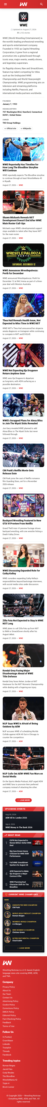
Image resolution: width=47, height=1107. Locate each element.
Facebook (7, 1055)
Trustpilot (7, 1048)
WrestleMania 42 (10, 1080)
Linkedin (6, 1044)
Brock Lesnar (8, 1087)
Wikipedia (27, 128)
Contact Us (7, 997)
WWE (21, 185)
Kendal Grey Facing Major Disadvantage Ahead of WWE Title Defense (18, 673)
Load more (25, 800)
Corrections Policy (11, 1008)
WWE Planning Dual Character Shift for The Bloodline (19, 884)
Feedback (7, 1022)
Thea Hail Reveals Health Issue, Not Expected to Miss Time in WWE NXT (21, 322)
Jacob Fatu (7, 1069)
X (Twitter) (7, 1037)
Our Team (7, 994)
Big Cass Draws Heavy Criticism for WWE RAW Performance (19, 853)
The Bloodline (9, 1076)
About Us (7, 990)
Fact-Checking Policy (12, 1019)
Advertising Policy (10, 1001)
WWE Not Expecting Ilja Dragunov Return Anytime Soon (20, 372)
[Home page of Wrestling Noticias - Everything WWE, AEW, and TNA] (23, 4)
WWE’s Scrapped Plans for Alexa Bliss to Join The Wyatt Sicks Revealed (23, 422)
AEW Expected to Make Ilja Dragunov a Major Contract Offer (19, 873)
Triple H (6, 1083)
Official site (11, 128)
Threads (6, 1051)
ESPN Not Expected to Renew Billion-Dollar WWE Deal (20, 842)
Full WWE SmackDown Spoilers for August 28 (19, 863)
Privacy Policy (9, 987)
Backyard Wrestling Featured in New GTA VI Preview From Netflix (22, 522)
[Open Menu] (5, 4)
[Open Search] (41, 4)
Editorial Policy (9, 1015)
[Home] (7, 963)
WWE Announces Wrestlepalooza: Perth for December (20, 272)
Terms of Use (8, 1026)
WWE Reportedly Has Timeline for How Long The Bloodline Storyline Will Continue (20, 167)
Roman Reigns (9, 1065)
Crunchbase (8, 1040)
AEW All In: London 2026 (16, 818)
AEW (21, 741)
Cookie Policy (9, 1005)
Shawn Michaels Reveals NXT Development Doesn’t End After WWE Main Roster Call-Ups (22, 220)
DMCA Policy (8, 1012)
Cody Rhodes (8, 1073)
